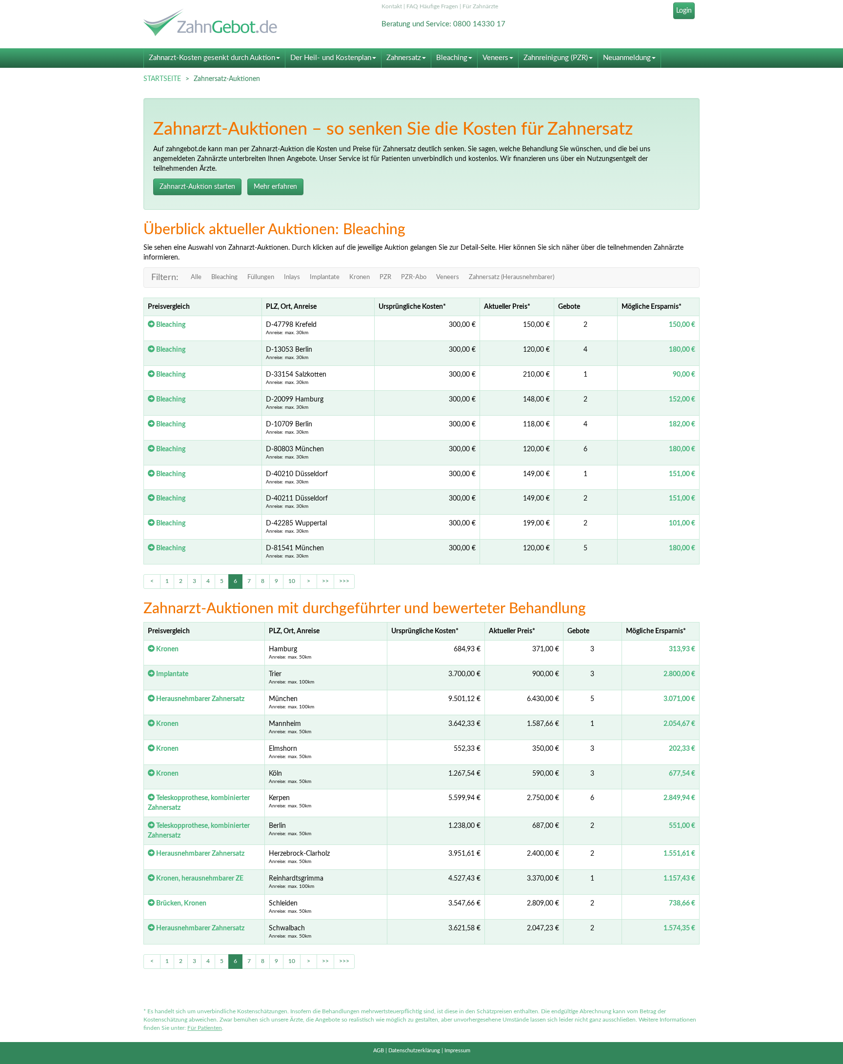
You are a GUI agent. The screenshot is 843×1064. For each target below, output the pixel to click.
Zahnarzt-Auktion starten (197, 186)
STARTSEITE (162, 79)
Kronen (359, 277)
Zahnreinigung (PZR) (555, 57)
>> (325, 581)
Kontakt (391, 6)
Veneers (495, 57)
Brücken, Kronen (180, 903)
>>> (344, 581)
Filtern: (165, 277)
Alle (196, 277)
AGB (378, 1050)
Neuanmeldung (627, 57)
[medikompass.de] (231, 24)
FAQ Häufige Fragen (432, 6)
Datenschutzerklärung (414, 1050)
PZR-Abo (413, 277)
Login (684, 10)
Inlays (292, 277)
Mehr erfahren (275, 186)
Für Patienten (204, 1028)
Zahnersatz (403, 57)
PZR (385, 277)
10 (291, 581)
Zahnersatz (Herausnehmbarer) (511, 277)
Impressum (457, 1050)
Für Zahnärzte (480, 6)
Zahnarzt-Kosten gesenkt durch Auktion (212, 57)
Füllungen (260, 277)
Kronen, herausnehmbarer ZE (199, 878)
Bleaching (451, 57)
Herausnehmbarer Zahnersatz (199, 699)
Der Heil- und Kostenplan (330, 57)
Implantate (325, 277)
